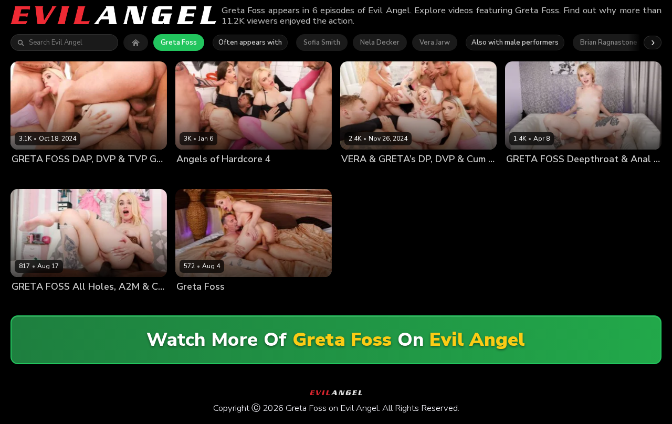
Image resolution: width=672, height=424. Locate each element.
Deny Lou (130, 177)
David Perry (235, 304)
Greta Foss (179, 42)
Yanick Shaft (567, 177)
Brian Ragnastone (608, 42)
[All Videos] (135, 42)
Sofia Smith (321, 42)
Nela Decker (380, 42)
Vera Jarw (434, 42)
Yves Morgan (72, 304)
